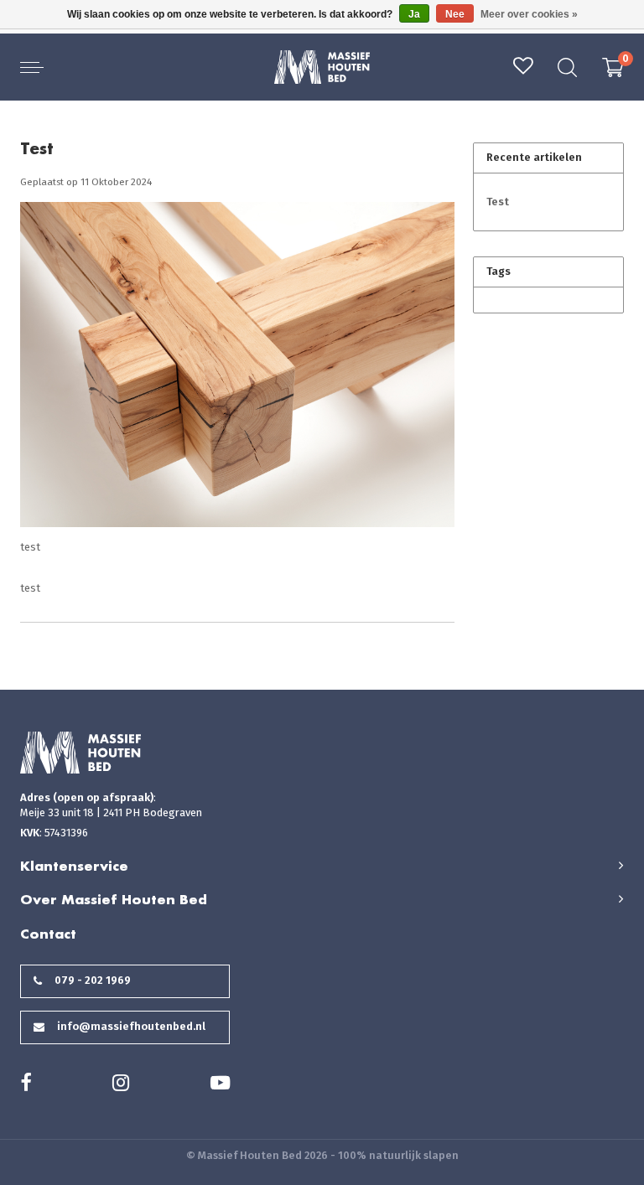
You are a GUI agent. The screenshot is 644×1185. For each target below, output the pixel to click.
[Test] (237, 370)
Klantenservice (74, 865)
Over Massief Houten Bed (113, 899)
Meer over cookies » (529, 14)
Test (37, 148)
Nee (455, 14)
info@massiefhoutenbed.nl (131, 1026)
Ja (414, 14)
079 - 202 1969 (93, 980)
